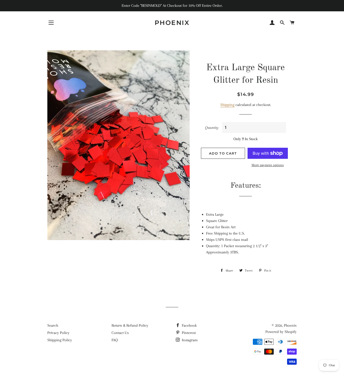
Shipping (227, 104)
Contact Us (120, 332)
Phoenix (172, 22)
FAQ (115, 340)
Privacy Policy (58, 332)
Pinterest (188, 332)
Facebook (189, 325)
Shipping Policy (59, 340)
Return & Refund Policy (130, 325)
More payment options (268, 165)
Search (52, 325)
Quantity (212, 127)
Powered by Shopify (281, 331)
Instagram (189, 340)
